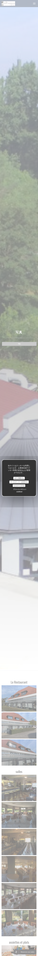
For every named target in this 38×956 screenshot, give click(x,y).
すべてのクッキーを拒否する (19, 482)
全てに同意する (19, 478)
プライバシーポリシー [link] (19, 489)
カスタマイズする (19, 485)
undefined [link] (19, 491)
